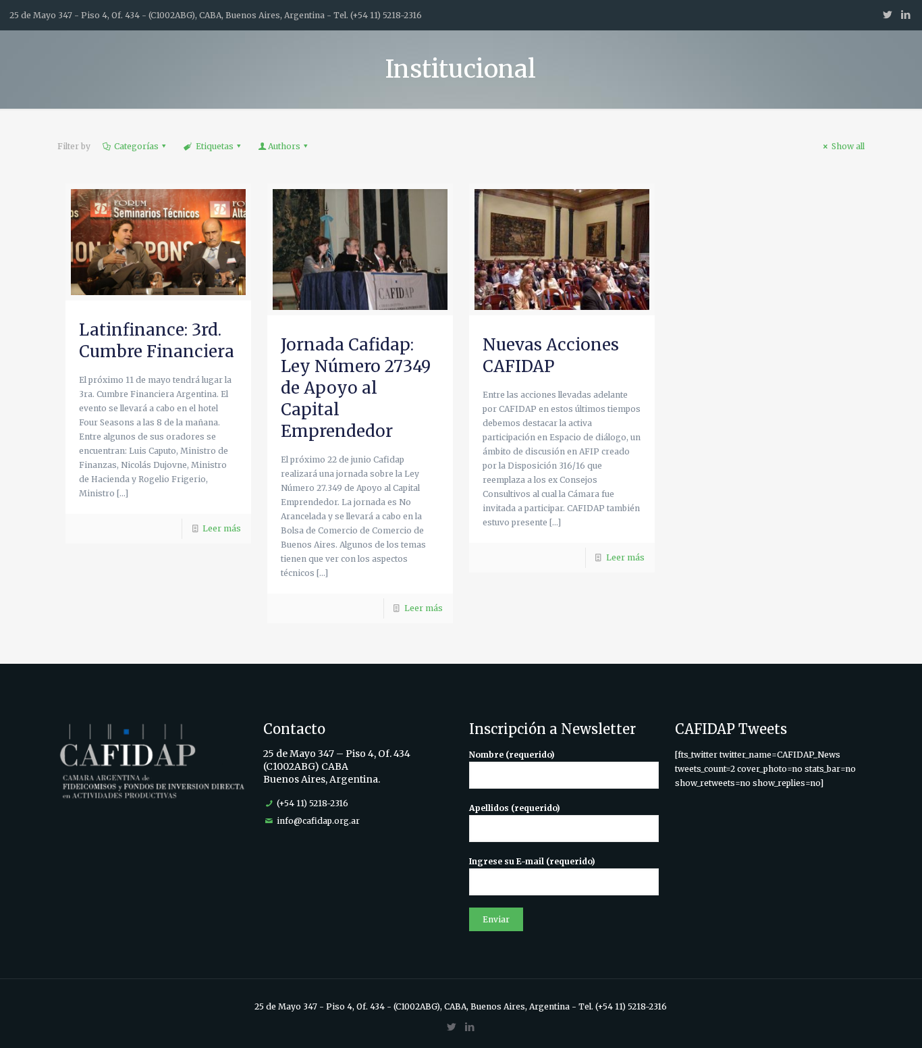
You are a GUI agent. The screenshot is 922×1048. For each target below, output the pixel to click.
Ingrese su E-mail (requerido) (532, 861)
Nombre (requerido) (512, 755)
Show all (848, 146)
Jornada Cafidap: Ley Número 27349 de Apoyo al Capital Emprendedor (356, 388)
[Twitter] (887, 14)
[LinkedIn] (905, 14)
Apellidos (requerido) (514, 808)
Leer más (221, 528)
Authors (284, 146)
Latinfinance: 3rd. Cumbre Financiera (156, 340)
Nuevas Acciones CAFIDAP (551, 355)
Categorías (136, 146)
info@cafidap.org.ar (318, 821)
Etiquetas (215, 146)
